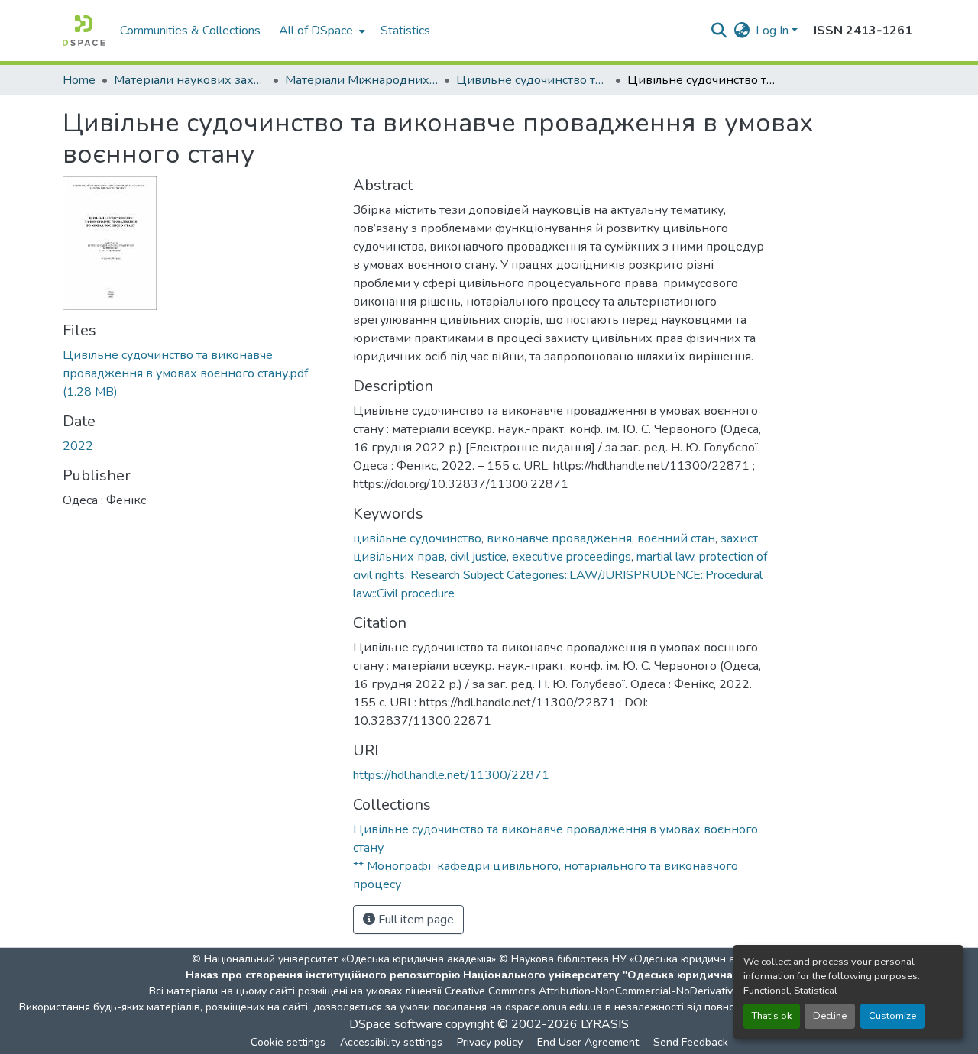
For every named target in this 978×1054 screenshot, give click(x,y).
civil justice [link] (478, 556)
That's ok (772, 1016)
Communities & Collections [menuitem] (190, 30)
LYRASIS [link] (605, 1024)
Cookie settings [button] (288, 1042)
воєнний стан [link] (676, 538)
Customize (892, 1016)
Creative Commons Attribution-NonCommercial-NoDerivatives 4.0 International (636, 991)
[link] (199, 373)
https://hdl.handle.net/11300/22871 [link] (451, 775)
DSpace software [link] (395, 1024)
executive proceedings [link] (571, 556)
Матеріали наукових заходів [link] (190, 80)
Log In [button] (774, 30)
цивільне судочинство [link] (417, 538)
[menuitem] (320, 30)
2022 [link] (78, 446)
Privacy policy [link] (490, 1042)
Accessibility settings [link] (391, 1042)
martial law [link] (665, 556)
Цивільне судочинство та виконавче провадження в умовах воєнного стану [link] (532, 80)
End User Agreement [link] (588, 1042)
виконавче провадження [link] (559, 538)
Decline (830, 1016)
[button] (84, 30)
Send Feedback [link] (690, 1042)
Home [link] (79, 80)
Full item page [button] (414, 919)
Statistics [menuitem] (405, 30)
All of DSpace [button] (316, 30)
